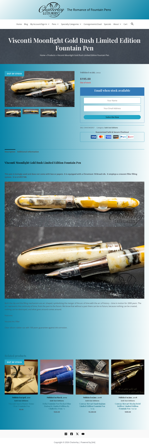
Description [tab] (10, 151)
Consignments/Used (93, 24)
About (116, 24)
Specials (107, 24)
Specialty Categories (70, 24)
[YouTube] (83, 434)
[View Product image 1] (13, 113)
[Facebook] (71, 434)
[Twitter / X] (77, 434)
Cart (125, 24)
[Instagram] (65, 434)
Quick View (21, 392)
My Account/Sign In (38, 24)
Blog (26, 24)
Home (19, 24)
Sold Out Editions (111, 127)
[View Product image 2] (31, 111)
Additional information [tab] (28, 151)
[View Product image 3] (49, 113)
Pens (54, 24)
